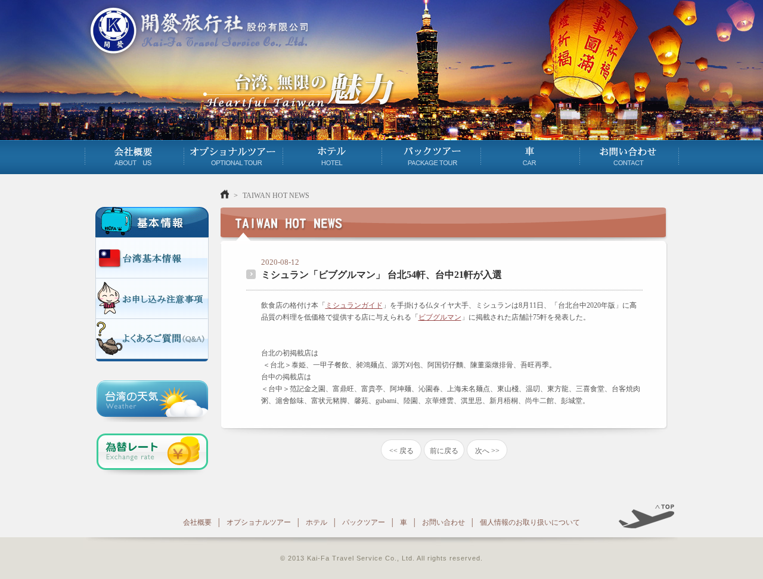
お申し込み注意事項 (152, 298)
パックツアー (431, 154)
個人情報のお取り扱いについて (530, 522)
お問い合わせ (629, 154)
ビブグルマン (439, 317)
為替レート (152, 454)
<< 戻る (401, 451)
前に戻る (444, 451)
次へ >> (487, 451)
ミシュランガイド (354, 305)
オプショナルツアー (233, 154)
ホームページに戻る (225, 194)
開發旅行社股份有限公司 (197, 30)
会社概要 (134, 154)
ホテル (332, 154)
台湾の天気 (152, 401)
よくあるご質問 (152, 338)
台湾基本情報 (152, 257)
